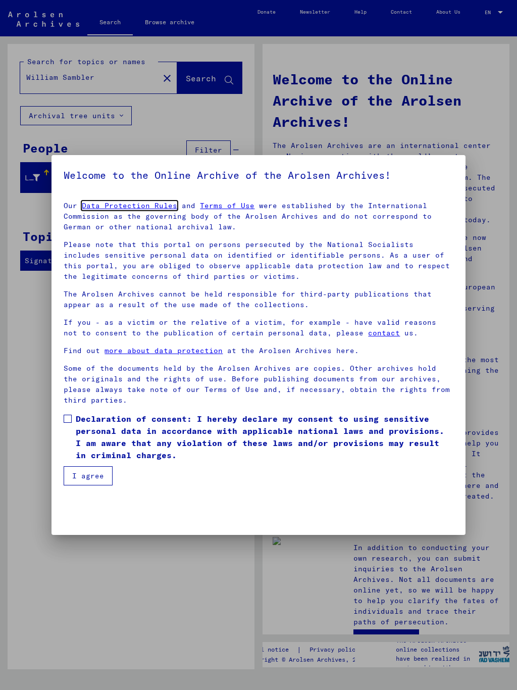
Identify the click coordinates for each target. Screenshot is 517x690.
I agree (88, 475)
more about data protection (164, 350)
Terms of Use (227, 205)
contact (384, 332)
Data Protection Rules (129, 205)
